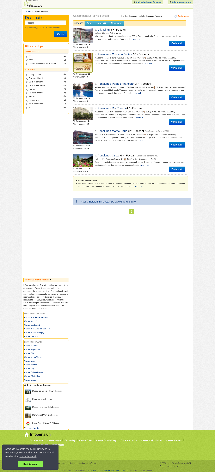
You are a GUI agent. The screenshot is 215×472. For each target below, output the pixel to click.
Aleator (100, 23)
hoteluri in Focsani (100, 201)
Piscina (32, 96)
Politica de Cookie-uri (119, 471)
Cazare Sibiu (29, 353)
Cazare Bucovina (129, 440)
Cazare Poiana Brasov (33, 372)
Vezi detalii (177, 43)
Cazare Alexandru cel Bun (37, 329)
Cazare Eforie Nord (32, 376)
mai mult (137, 39)
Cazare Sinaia (30, 380)
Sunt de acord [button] (30, 464)
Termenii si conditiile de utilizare (74, 471)
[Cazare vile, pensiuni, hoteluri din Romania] (32, 4)
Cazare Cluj (29, 368)
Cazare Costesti (32, 325)
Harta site (150, 471)
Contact (142, 471)
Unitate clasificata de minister (42, 63)
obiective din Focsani (38, 428)
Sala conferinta (35, 104)
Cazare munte (36, 440)
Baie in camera (35, 82)
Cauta (60, 34)
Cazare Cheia (85, 440)
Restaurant (33, 100)
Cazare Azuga (54, 440)
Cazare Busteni (30, 365)
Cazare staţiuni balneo (151, 440)
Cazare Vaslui (31, 336)
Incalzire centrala (36, 85)
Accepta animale (36, 74)
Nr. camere (116, 23)
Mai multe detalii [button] (27, 456)
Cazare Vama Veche (33, 357)
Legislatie (133, 471)
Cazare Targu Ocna (34, 332)
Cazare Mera (31, 321)
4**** (30, 60)
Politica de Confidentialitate (99, 471)
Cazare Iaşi (69, 440)
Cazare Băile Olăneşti (106, 440)
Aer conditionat (35, 78)
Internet (32, 89)
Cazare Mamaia (174, 440)
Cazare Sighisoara (32, 349)
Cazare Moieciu (30, 346)
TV (30, 107)
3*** (30, 56)
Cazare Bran (29, 361)
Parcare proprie (35, 93)
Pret (89, 23)
